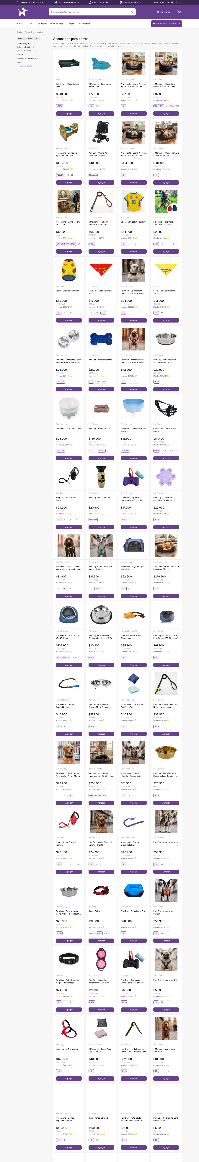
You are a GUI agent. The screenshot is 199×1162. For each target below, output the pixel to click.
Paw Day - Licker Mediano (100, 359)
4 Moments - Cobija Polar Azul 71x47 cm (132, 705)
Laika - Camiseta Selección (133, 222)
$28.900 (61, 783)
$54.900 (126, 232)
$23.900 (158, 232)
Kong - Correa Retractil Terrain (66, 498)
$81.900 (61, 576)
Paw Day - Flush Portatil (99, 497)
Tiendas (70, 23)
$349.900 (62, 94)
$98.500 (61, 852)
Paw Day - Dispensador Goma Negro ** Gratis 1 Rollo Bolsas (133, 981)
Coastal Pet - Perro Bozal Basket (164, 429)
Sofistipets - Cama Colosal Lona (67, 85)
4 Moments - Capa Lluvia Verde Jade (100, 85)
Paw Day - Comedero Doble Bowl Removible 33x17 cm (68, 360)
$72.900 (126, 369)
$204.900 (95, 783)
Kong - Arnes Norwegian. (67, 1049)
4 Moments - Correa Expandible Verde (65, 1119)
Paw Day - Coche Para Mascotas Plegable (99, 154)
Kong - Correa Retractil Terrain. (66, 843)
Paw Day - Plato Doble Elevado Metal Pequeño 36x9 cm (99, 705)
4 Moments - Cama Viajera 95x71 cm (68, 223)
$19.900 (94, 300)
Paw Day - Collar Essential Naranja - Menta (100, 843)
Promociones (56, 23)
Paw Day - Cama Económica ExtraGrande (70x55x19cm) (165, 636)
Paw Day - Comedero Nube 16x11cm (133, 429)
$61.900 (94, 232)
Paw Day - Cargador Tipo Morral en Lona (132, 567)
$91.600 (94, 921)
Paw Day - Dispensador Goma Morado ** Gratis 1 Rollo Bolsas (132, 499)
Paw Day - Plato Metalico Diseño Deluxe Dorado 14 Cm (164, 774)
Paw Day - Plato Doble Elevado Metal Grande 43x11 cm (133, 1119)
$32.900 (158, 714)
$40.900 (61, 714)
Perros (27, 32)
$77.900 (94, 94)
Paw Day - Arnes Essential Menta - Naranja (100, 567)
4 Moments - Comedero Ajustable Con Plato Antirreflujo (66, 154)
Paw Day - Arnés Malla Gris (165, 980)
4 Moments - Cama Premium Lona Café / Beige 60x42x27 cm (166, 154)
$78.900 (126, 921)
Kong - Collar (94, 911)
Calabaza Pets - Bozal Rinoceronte (131, 636)
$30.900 (158, 369)
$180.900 (62, 163)
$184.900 (127, 163)
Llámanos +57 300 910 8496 (32, 2)
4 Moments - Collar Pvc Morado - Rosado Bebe (131, 774)
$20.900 (94, 507)
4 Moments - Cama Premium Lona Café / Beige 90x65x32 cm (166, 568)
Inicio (19, 32)
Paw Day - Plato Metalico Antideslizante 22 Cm (164, 360)
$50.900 (158, 852)
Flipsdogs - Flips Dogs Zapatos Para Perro (163, 223)
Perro (20, 23)
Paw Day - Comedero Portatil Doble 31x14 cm (99, 981)
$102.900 (62, 232)
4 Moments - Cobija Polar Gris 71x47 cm (100, 1050)
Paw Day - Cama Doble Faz (133, 911)
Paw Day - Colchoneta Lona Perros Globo (165, 1119)
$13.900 (158, 300)
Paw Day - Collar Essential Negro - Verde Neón (67, 981)
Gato (30, 23)
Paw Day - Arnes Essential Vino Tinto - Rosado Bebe (132, 360)
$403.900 (95, 163)
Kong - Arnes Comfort (98, 1118)
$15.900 (126, 438)
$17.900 (126, 507)
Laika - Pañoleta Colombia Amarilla (165, 292)
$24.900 (126, 300)
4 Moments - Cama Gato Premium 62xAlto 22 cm (164, 85)
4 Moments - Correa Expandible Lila (130, 843)
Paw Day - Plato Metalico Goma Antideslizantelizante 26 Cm (68, 912)
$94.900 (61, 507)
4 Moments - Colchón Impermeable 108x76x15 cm (101, 774)
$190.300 (95, 1128)
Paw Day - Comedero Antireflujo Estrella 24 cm (164, 498)
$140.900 (95, 438)
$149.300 (62, 1059)
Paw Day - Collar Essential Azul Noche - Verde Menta (68, 774)
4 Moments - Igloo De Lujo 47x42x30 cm (67, 636)
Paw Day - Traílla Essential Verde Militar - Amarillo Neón (133, 1050)
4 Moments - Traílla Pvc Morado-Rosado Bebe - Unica (99, 223)
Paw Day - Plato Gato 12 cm (68, 428)
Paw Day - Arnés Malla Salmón (163, 912)
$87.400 (158, 438)
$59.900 (61, 300)
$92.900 (158, 94)
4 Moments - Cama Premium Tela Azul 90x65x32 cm (133, 85)
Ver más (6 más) (26, 66)
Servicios (42, 23)
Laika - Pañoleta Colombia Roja (100, 292)
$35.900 (126, 645)
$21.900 (94, 369)
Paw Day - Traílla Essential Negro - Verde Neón (165, 705)
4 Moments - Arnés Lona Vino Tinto (164, 1050)
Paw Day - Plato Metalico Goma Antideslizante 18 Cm (101, 636)
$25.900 (61, 438)
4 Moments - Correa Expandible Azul (65, 705)
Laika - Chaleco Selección (67, 291)
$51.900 (94, 714)
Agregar (69, 113)
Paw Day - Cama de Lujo (99, 428)
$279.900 (127, 94)
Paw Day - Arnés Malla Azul (165, 842)
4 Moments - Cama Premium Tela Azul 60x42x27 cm (133, 154)
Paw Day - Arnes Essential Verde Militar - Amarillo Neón (68, 567)
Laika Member (84, 23)
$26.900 (61, 369)
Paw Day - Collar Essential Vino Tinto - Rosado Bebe (132, 292)
